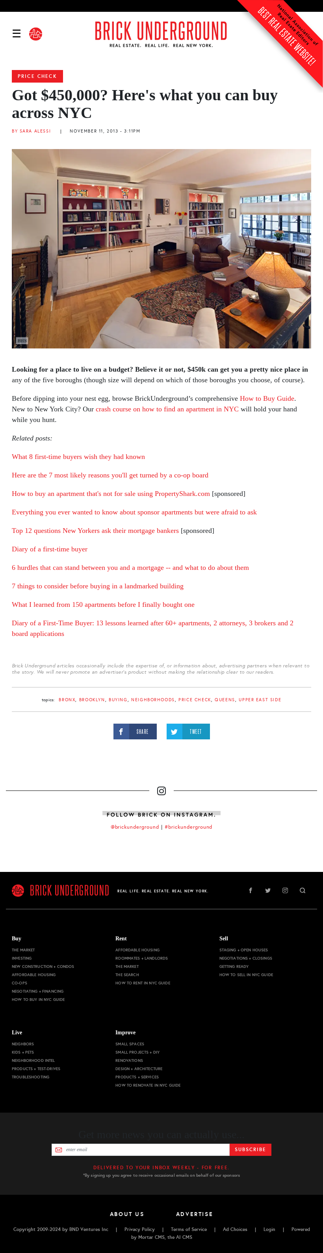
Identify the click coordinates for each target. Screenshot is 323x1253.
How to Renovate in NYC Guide (147, 1085)
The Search (127, 974)
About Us (127, 1214)
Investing (22, 958)
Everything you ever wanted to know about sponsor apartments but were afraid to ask (134, 512)
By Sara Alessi (31, 131)
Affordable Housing (34, 974)
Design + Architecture (138, 1068)
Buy (16, 939)
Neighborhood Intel (33, 1060)
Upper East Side (260, 699)
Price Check (37, 76)
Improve (125, 1033)
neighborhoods (153, 699)
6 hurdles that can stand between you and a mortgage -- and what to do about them (130, 567)
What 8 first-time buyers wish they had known (78, 457)
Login (269, 1229)
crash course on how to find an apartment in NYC (167, 409)
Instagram (285, 890)
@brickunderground (135, 827)
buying (118, 699)
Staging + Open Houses (243, 950)
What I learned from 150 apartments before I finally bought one (103, 604)
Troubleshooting (30, 1077)
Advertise (194, 1214)
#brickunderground (189, 827)
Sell (223, 939)
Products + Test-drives (36, 1068)
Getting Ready (234, 966)
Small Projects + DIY (137, 1052)
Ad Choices (235, 1229)
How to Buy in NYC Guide (38, 999)
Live (17, 1033)
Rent (121, 939)
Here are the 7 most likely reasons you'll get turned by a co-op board (110, 475)
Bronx (67, 699)
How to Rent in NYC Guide (142, 983)
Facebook (250, 890)
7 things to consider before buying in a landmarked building (98, 586)
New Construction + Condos (43, 966)
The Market (23, 950)
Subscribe (250, 1149)
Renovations (129, 1060)
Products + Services (137, 1077)
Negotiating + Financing (37, 991)
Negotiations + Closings (245, 958)
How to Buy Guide (267, 398)
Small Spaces (129, 1044)
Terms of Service (189, 1229)
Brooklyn (92, 699)
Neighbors (23, 1044)
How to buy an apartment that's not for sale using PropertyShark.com (111, 494)
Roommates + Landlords (141, 958)
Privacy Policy (139, 1229)
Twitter (268, 890)
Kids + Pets (23, 1052)
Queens (225, 699)
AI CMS (184, 1237)
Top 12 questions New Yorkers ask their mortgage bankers (95, 530)
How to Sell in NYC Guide (246, 974)
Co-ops (19, 983)
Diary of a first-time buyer (49, 549)
